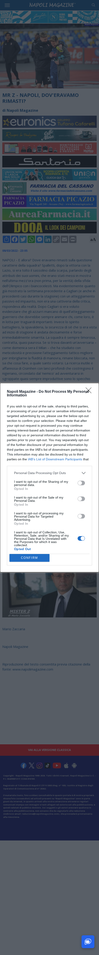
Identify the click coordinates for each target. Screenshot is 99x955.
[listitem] (49, 473)
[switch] (81, 483)
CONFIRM (29, 557)
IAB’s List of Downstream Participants (55, 459)
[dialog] (49, 477)
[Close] (90, 391)
